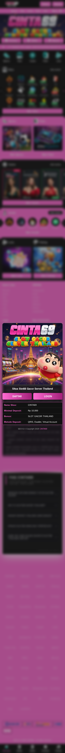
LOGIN (48, 396)
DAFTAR (17, 396)
